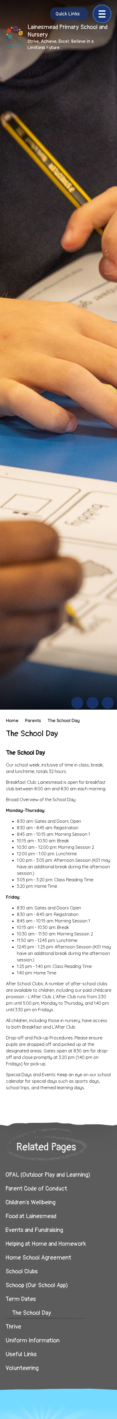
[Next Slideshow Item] (92, 703)
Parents (33, 720)
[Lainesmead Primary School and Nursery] (14, 37)
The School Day (64, 720)
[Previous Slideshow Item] (77, 703)
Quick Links (67, 14)
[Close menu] (102, 13)
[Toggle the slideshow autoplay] (108, 703)
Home (12, 720)
